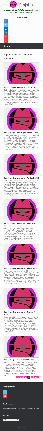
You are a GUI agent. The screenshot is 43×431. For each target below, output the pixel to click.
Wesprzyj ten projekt (33, 408)
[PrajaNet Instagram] (6, 33)
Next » (36, 377)
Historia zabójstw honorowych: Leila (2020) (19, 87)
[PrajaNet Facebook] (6, 21)
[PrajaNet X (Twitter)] (6, 25)
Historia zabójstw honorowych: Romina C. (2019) (21, 178)
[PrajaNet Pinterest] (6, 37)
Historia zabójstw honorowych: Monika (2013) (20, 268)
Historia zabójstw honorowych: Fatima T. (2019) (21, 132)
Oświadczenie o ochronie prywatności (14, 408)
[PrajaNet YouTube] (6, 41)
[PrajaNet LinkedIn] (6, 29)
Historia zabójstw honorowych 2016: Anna (19, 360)
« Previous (20, 377)
